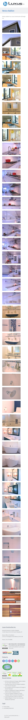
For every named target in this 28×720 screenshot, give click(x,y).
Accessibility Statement (8, 708)
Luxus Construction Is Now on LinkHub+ (13, 696)
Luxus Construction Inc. (13, 715)
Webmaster (6, 717)
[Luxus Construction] (12, 5)
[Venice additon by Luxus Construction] (11, 59)
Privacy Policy (6, 706)
